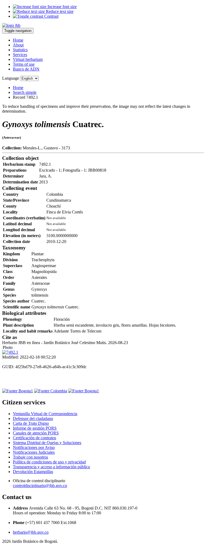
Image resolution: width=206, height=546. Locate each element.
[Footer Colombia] (50, 391)
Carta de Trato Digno (31, 423)
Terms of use (24, 64)
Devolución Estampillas (33, 471)
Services (20, 54)
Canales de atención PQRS (36, 433)
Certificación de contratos (34, 438)
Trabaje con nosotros (30, 457)
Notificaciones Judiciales (34, 452)
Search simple (24, 92)
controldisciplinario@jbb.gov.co (40, 485)
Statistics (20, 49)
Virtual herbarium (28, 59)
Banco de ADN (26, 69)
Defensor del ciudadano (33, 418)
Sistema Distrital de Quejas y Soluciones (47, 442)
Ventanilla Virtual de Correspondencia (45, 413)
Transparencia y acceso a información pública (51, 466)
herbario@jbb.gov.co (31, 532)
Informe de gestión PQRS (35, 428)
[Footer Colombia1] (83, 391)
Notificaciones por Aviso (34, 447)
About (18, 45)
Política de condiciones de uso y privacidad (49, 462)
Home (18, 40)
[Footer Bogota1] (17, 391)
